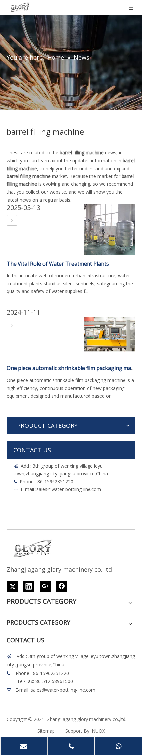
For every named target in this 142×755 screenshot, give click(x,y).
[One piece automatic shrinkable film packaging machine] (12, 325)
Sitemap (46, 731)
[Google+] (45, 586)
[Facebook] (61, 586)
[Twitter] (12, 586)
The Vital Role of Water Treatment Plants (58, 263)
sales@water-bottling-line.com (68, 489)
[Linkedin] (28, 586)
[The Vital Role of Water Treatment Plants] (12, 220)
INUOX (97, 731)
